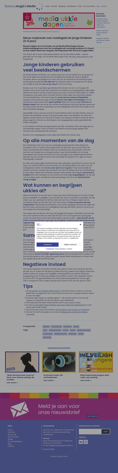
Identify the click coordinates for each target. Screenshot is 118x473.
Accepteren (48, 245)
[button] (80, 224)
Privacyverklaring (60, 249)
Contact (69, 249)
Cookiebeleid (50, 249)
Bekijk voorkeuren (70, 245)
